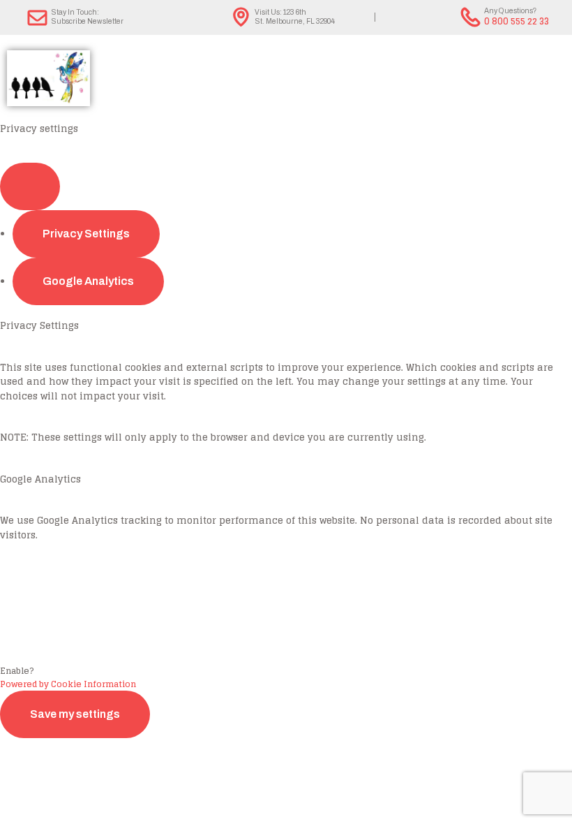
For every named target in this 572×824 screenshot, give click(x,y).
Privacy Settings (86, 234)
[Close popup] (30, 186)
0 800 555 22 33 (516, 21)
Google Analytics (88, 281)
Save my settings (75, 714)
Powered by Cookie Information (68, 684)
